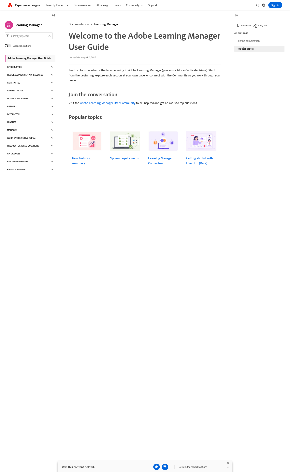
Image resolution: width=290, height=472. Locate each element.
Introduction (14, 67)
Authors (12, 106)
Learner (11, 122)
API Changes (13, 153)
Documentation (79, 24)
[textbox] (29, 35)
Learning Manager (106, 24)
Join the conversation (248, 41)
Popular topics (245, 48)
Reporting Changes (17, 161)
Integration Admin (17, 98)
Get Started (13, 82)
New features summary (81, 160)
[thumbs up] (156, 467)
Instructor (13, 114)
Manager (12, 130)
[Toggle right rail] (236, 15)
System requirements (124, 158)
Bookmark (246, 25)
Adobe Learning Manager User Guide (29, 58)
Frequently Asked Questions (23, 145)
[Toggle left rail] (53, 15)
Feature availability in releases (25, 74)
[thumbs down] (165, 467)
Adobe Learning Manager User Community (107, 103)
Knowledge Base (16, 169)
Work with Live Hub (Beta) (21, 138)
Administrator (15, 90)
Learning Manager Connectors (160, 160)
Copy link (262, 25)
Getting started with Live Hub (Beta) (199, 160)
